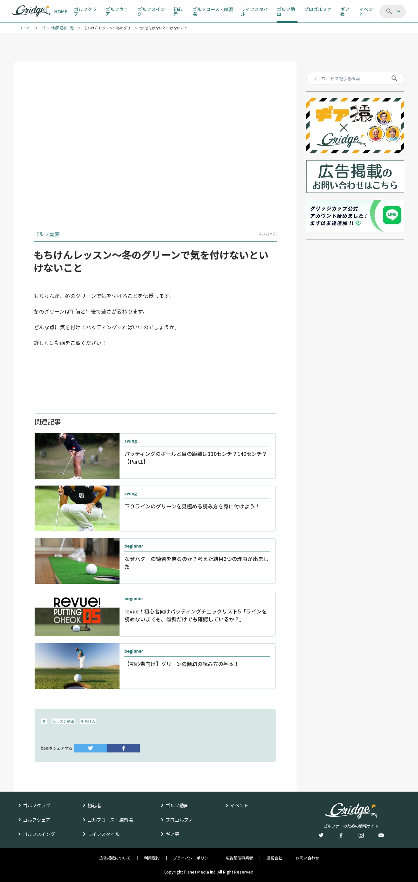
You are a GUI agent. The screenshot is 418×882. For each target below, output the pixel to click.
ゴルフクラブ (36, 805)
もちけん (88, 721)
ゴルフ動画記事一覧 (57, 28)
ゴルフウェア (36, 819)
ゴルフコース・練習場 (110, 819)
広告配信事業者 (239, 858)
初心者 (94, 805)
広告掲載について (115, 858)
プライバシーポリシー (192, 858)
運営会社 (274, 858)
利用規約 (152, 858)
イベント (239, 805)
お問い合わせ (307, 858)
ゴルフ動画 (177, 805)
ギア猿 (172, 834)
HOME (26, 28)
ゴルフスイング (39, 834)
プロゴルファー (182, 819)
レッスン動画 (63, 721)
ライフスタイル (104, 834)
